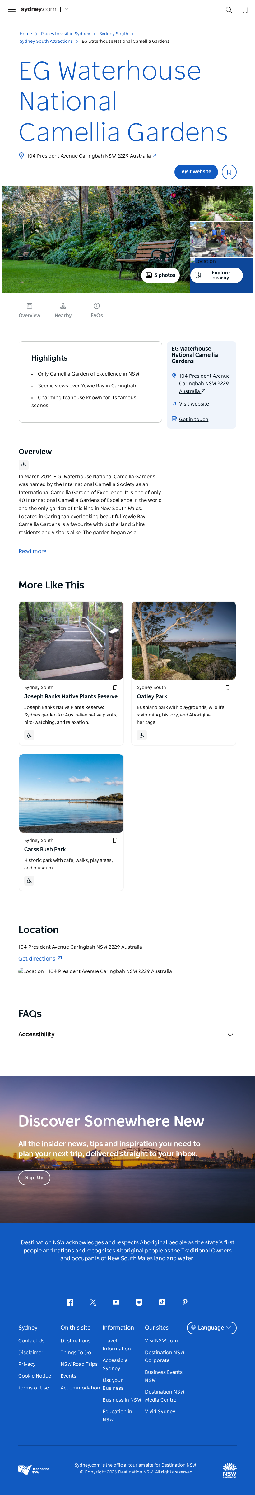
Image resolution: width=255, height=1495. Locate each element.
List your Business (113, 1384)
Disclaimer (31, 1352)
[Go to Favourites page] (244, 9)
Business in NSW (122, 1400)
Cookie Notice (34, 1376)
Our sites (157, 1328)
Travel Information (117, 1344)
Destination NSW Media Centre (164, 1396)
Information (118, 1328)
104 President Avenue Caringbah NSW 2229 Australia (89, 156)
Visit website (196, 171)
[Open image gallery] (96, 292)
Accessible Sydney (115, 1364)
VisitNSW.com (161, 1340)
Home (26, 34)
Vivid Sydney (160, 1411)
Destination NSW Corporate (164, 1356)
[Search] (229, 11)
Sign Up (34, 1177)
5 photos (164, 275)
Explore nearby (221, 275)
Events (68, 1376)
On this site (75, 1328)
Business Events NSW (164, 1376)
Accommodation (80, 1387)
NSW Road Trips (79, 1364)
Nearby (63, 315)
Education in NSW (117, 1415)
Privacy (27, 1364)
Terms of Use (33, 1387)
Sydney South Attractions (46, 41)
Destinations (75, 1340)
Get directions (36, 959)
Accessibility (36, 1034)
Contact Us (31, 1340)
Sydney (28, 1328)
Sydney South (113, 34)
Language (211, 1328)
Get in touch (193, 419)
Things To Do (76, 1352)
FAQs (97, 315)
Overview (29, 315)
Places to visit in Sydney (65, 34)
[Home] (38, 9)
